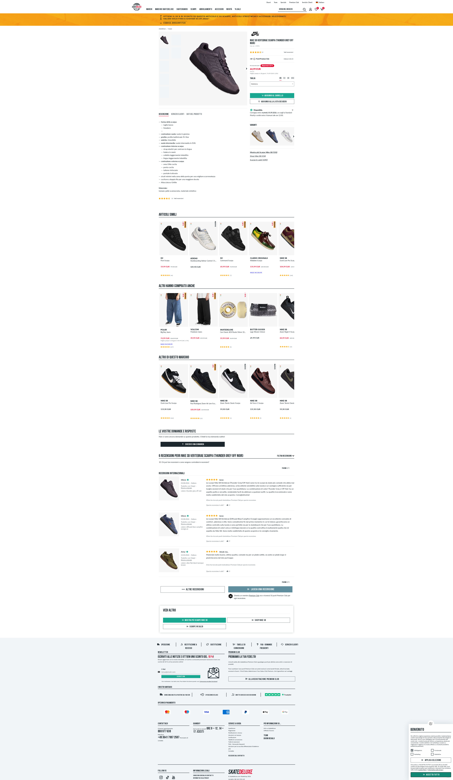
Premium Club (294, 2)
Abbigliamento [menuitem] (205, 9)
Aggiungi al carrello (273, 96)
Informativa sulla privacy (201, 778)
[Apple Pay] (266, 712)
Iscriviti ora (181, 676)
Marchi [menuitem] (149, 9)
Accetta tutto (433, 775)
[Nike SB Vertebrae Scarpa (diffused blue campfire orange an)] (272, 143)
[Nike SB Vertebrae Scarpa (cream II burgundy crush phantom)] (257, 143)
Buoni (269, 2)
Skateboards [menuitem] (182, 9)
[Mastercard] (167, 712)
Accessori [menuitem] (219, 9)
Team (275, 2)
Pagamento (231, 730)
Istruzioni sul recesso (234, 735)
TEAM (266, 735)
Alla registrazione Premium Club (264, 679)
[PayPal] (246, 712)
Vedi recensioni (288, 52)
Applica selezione (432, 760)
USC (292, 78)
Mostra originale (186, 488)
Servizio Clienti (307, 2)
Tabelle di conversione (235, 740)
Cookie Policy (422, 770)
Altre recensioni (194, 589)
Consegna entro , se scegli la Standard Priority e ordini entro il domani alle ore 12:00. (271, 112)
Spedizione (165, 645)
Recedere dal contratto (236, 756)
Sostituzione (215, 645)
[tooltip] (292, 59)
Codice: (174, 23)
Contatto (231, 751)
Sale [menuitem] (239, 9)
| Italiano (321, 2)
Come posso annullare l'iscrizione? (208, 681)
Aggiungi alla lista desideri (274, 102)
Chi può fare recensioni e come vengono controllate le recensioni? (185, 462)
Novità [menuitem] (229, 9)
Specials (283, 2)
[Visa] (207, 712)
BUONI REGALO (269, 738)
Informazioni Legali (201, 771)
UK (288, 78)
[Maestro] (187, 712)
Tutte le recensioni (234, 742)
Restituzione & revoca (235, 733)
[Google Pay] (285, 712)
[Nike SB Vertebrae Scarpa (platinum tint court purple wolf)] (287, 143)
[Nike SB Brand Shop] (272, 34)
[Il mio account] (310, 9)
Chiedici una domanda (194, 444)
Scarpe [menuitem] (194, 9)
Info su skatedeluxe (270, 728)
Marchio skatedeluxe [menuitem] (164, 9)
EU (284, 78)
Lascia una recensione (262, 589)
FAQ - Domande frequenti (236, 744)
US (280, 78)
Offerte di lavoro (269, 730)
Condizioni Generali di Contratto (203, 775)
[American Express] (226, 712)
